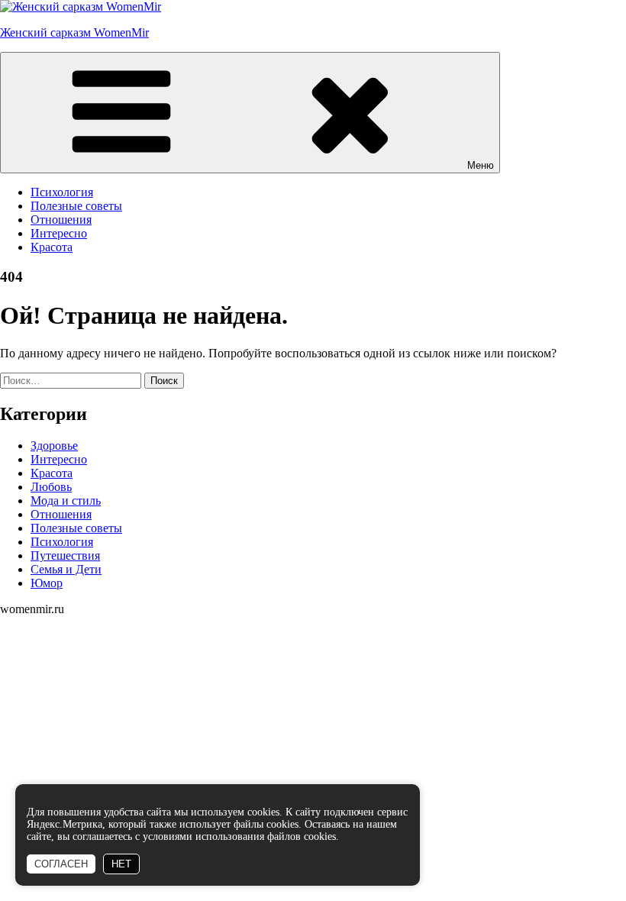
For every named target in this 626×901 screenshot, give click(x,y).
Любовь (51, 486)
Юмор (47, 582)
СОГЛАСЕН (61, 864)
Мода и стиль (66, 500)
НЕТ (121, 864)
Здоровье (54, 445)
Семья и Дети (66, 569)
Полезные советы (76, 205)
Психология (62, 192)
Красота (52, 247)
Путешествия (65, 555)
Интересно (59, 233)
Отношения (61, 219)
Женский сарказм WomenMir (74, 32)
